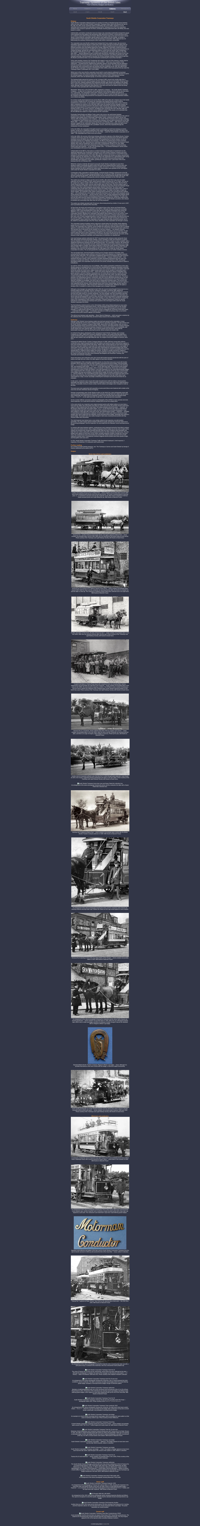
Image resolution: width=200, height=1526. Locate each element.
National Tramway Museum (113, 1401)
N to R (112, 12)
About (75, 9)
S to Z (125, 12)
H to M (100, 12)
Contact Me (106, 1524)
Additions (87, 9)
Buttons (100, 9)
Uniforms (112, 9)
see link (78, 365)
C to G (87, 12)
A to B (75, 12)
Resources (125, 9)
